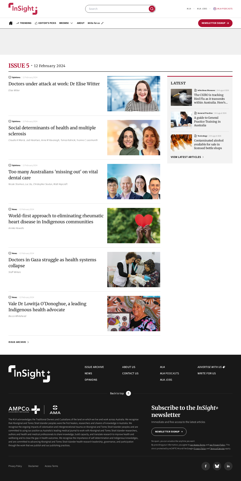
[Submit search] (152, 9)
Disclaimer (33, 466)
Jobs (202, 8)
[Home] (22, 9)
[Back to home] (29, 373)
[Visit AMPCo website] (24, 409)
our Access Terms (197, 444)
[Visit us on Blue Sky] (217, 466)
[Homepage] (10, 23)
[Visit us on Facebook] (205, 466)
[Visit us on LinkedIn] (228, 466)
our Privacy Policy (217, 444)
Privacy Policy (200, 448)
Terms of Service (217, 448)
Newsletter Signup (167, 431)
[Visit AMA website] (55, 409)
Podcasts (225, 8)
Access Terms (51, 466)
